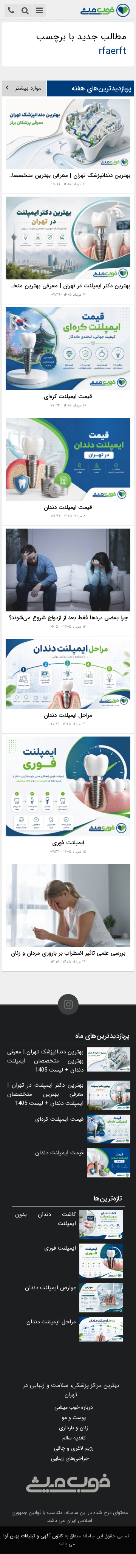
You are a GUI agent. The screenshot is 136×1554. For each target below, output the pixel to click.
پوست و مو (74, 1417)
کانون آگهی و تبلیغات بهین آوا (33, 1536)
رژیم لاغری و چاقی (74, 1448)
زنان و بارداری (73, 1428)
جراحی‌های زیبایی (70, 1458)
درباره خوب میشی (73, 1407)
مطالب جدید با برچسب (81, 44)
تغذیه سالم (73, 1438)
